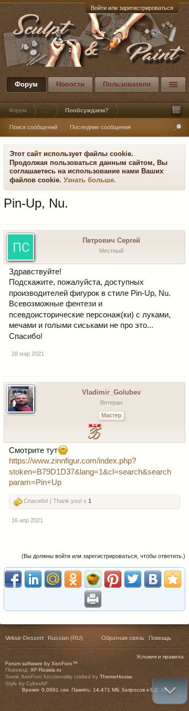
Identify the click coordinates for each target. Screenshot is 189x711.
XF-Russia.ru (45, 670)
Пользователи (127, 84)
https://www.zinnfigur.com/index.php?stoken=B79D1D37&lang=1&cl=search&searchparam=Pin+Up (90, 472)
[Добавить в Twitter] (132, 579)
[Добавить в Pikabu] (93, 579)
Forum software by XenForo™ (41, 663)
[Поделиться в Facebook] (13, 579)
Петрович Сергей (111, 240)
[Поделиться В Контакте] (152, 579)
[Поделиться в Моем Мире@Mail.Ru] (53, 579)
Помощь (160, 638)
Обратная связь (122, 638)
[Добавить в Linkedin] (33, 579)
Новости (70, 84)
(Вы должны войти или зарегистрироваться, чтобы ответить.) (103, 556)
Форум (26, 84)
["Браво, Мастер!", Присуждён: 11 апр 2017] (94, 433)
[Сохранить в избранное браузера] (172, 579)
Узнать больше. (90, 180)
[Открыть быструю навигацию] (176, 110)
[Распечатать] (93, 599)
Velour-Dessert (24, 638)
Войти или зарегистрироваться (132, 8)
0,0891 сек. (55, 690)
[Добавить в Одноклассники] (73, 579)
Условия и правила (160, 657)
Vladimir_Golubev (111, 392)
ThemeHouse (116, 676)
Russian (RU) (65, 638)
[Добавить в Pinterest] (112, 579)
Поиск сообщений (33, 127)
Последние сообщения (100, 127)
